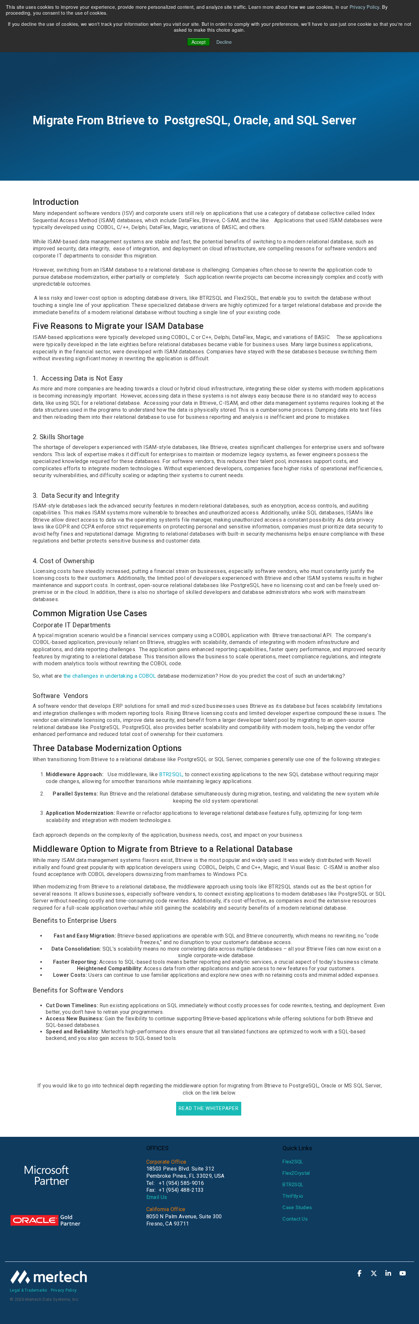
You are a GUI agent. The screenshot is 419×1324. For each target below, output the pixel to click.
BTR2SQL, (171, 774)
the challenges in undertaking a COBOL (110, 676)
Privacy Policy (364, 7)
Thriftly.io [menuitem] (292, 1196)
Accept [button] (198, 42)
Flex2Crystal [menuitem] (296, 1173)
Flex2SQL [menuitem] (292, 1162)
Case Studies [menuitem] (297, 1207)
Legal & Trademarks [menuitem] (28, 1290)
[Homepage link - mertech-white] (49, 1280)
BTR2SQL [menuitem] (292, 1185)
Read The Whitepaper (209, 1108)
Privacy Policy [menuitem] (64, 1290)
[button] (360, 1274)
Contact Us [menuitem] (295, 1219)
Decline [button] (224, 42)
